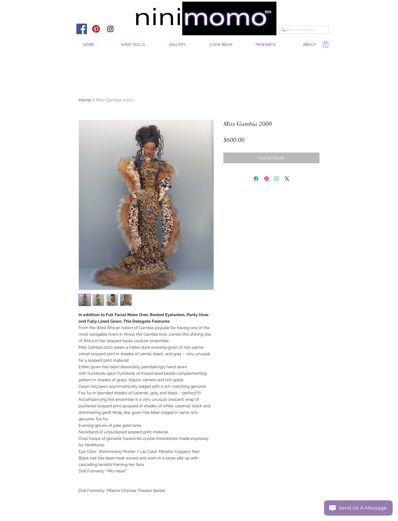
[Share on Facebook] (256, 178)
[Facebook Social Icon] (81, 29)
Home (85, 100)
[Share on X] (287, 178)
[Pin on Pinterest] (266, 178)
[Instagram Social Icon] (110, 29)
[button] (310, 44)
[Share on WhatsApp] (276, 178)
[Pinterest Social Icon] (96, 29)
